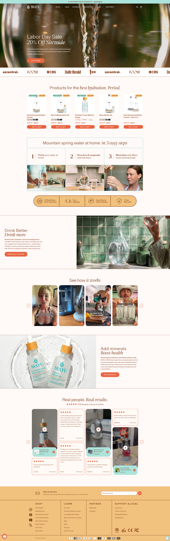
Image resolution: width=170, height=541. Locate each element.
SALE (67, 7)
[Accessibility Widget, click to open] (167, 538)
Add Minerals (110, 375)
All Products (39, 531)
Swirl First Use (68, 531)
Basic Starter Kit (105, 115)
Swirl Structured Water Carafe (36, 116)
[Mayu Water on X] (30, 525)
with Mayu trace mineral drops (127, 156)
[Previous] (28, 305)
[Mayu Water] (33, 7)
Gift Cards (38, 527)
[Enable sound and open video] (55, 323)
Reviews (67, 527)
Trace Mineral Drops (42, 518)
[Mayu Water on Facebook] (30, 515)
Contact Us (118, 508)
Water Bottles (40, 524)
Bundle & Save (40, 511)
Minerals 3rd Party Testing (72, 518)
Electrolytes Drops (41, 521)
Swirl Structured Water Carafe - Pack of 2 (133, 116)
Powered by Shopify (40, 538)
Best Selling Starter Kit (60, 115)
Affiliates (92, 511)
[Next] (141, 305)
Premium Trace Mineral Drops (84, 116)
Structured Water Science (72, 511)
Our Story (88, 7)
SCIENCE (75, 7)
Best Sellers (39, 508)
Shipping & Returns (121, 514)
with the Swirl (88, 156)
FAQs (65, 524)
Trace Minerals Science (71, 514)
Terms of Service (120, 511)
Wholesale (92, 508)
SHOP (58, 7)
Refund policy (119, 518)
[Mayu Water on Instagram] (30, 509)
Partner (110, 7)
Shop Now (35, 60)
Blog (99, 7)
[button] (4, 536)
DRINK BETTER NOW (16, 254)
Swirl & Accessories (41, 514)
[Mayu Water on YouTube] (30, 520)
